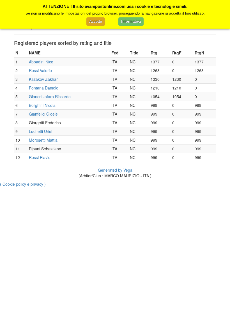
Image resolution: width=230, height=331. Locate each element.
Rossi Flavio (39, 157)
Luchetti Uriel (40, 131)
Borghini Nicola (42, 105)
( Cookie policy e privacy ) (23, 184)
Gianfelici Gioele (43, 114)
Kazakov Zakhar (43, 79)
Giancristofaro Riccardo (50, 96)
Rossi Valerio (40, 70)
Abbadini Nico (41, 62)
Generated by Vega (115, 170)
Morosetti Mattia (43, 140)
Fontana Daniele (43, 88)
